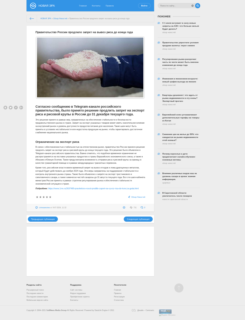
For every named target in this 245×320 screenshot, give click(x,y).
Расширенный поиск (35, 290)
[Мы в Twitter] (10, 107)
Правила (110, 6)
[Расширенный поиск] (192, 5)
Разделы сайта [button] (34, 285)
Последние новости (35, 293)
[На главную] (32, 18)
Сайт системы (76, 290)
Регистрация (119, 297)
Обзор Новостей (138, 197)
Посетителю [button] (120, 285)
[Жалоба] (124, 208)
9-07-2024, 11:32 (59, 208)
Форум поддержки (78, 293)
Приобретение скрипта (79, 297)
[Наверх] (178, 288)
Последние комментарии (37, 297)
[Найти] (197, 5)
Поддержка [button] (75, 285)
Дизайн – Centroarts (145, 310)
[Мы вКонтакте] (5, 107)
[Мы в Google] (21, 107)
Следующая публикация (138, 219)
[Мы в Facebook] (16, 107)
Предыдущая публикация (43, 219)
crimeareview (44, 208)
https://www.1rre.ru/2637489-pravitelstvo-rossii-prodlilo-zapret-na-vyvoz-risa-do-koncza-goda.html (93, 188)
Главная (83, 6)
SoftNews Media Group (56, 310)
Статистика (119, 300)
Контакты (96, 6)
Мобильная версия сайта (37, 300)
